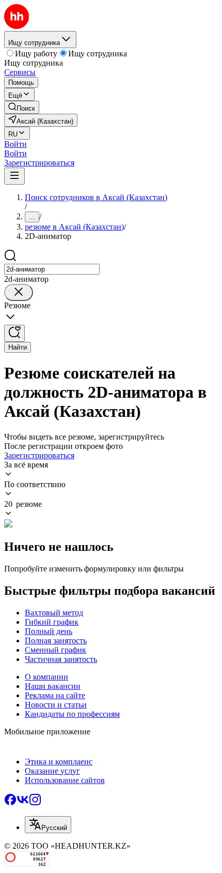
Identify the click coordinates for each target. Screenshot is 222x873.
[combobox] (52, 269)
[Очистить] (18, 292)
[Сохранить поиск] (14, 333)
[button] (15, 144)
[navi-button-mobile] (14, 176)
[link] (21, 107)
